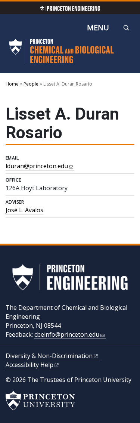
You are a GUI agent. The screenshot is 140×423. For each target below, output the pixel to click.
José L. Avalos (24, 210)
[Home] (62, 54)
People (31, 84)
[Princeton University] (40, 400)
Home (12, 84)
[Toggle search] (126, 27)
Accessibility (29, 365)
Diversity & (49, 356)
